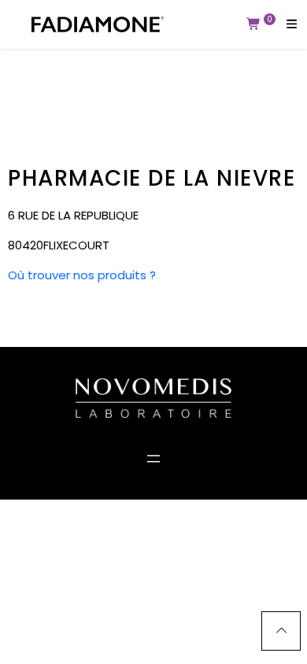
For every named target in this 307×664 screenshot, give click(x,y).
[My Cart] (253, 24)
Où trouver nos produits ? (82, 275)
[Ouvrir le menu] (153, 458)
